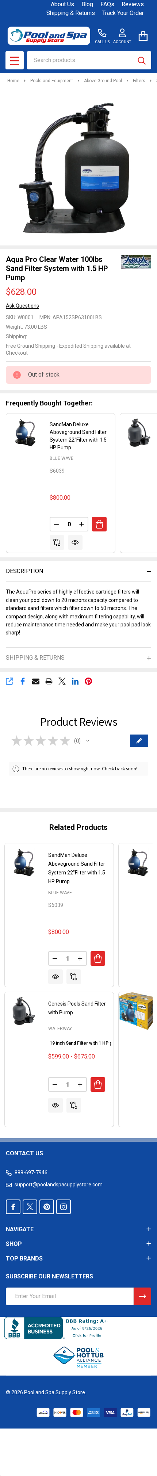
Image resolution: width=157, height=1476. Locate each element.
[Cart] (143, 35)
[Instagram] (63, 1206)
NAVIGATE (20, 1229)
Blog (87, 4)
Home (13, 80)
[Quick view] (75, 542)
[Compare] (57, 542)
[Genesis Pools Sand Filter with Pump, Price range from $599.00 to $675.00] (24, 1011)
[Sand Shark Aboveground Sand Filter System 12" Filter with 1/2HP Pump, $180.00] (138, 1011)
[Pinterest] (88, 681)
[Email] (35, 681)
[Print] (49, 681)
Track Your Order (123, 12)
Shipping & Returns (70, 12)
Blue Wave (61, 458)
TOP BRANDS (24, 1258)
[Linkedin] (75, 681)
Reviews (133, 4)
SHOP (14, 1243)
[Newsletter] (142, 1296)
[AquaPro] (134, 261)
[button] (87, 740)
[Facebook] (22, 681)
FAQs (107, 4)
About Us (62, 4)
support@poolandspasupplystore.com (59, 1184)
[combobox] (89, 60)
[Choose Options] (98, 1084)
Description (24, 571)
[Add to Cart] (99, 524)
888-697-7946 (31, 1172)
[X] (62, 681)
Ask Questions (22, 305)
